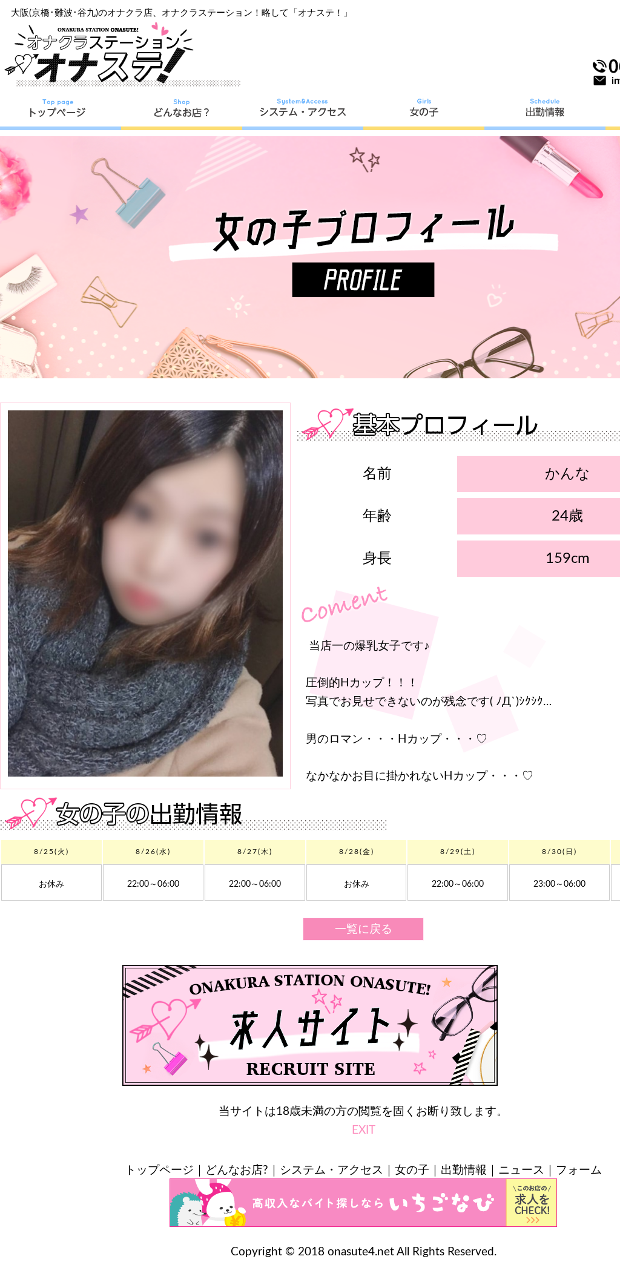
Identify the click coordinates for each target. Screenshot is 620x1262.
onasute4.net (361, 1252)
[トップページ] (60, 112)
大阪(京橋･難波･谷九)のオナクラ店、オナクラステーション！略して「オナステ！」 (181, 13)
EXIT (363, 1130)
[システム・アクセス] (302, 112)
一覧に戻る (363, 929)
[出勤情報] (544, 112)
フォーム (579, 1170)
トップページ (159, 1170)
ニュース (521, 1170)
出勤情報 (464, 1170)
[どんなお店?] (181, 112)
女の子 (412, 1170)
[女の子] (423, 112)
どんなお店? (236, 1170)
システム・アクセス (331, 1170)
